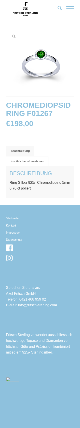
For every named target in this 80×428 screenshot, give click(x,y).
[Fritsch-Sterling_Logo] (33, 9)
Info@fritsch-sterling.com (37, 305)
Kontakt (11, 225)
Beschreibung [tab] (20, 150)
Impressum (13, 232)
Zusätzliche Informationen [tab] (27, 161)
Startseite (12, 218)
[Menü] (68, 9)
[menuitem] (57, 9)
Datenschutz (14, 239)
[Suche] (57, 9)
